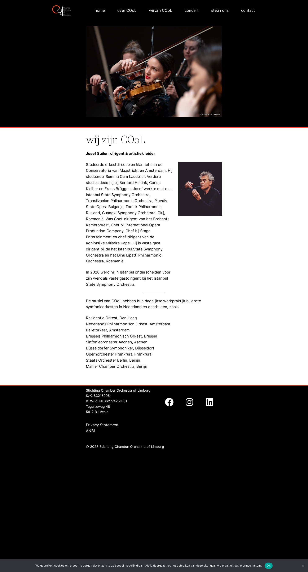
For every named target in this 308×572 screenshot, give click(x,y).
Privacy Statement (102, 425)
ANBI (90, 431)
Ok (268, 565)
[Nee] (303, 566)
